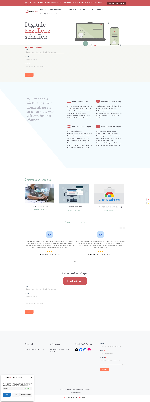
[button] (31, 378)
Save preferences (26, 394)
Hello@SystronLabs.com (48, 14)
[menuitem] (70, 397)
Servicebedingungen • (78, 389)
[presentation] (121, 228)
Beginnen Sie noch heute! (116, 3)
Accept (7, 394)
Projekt (71, 10)
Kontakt (100, 10)
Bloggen (83, 10)
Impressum (87, 389)
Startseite (42, 10)
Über (91, 10)
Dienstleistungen (56, 10)
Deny (15, 394)
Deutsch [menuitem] (83, 397)
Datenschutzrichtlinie (17, 398)
